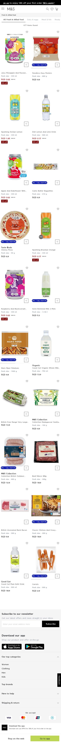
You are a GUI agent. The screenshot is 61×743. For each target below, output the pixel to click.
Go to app (45, 738)
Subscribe (51, 623)
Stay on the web (16, 738)
